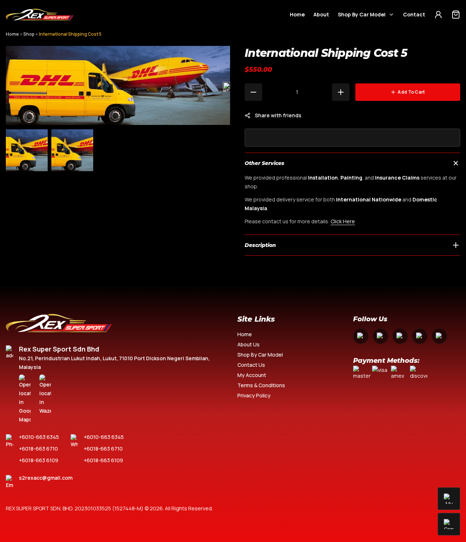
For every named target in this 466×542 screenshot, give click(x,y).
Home (297, 14)
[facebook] (360, 336)
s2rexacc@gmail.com (45, 477)
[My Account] (438, 14)
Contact (414, 14)
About (321, 14)
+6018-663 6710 (38, 448)
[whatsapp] (419, 336)
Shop (29, 34)
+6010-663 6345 (39, 436)
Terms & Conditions (261, 385)
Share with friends (278, 115)
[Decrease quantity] (253, 92)
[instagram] (380, 336)
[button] (226, 85)
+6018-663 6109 (38, 460)
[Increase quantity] (341, 92)
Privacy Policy (253, 395)
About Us (248, 344)
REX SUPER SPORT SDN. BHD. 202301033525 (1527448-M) (74, 508)
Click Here (343, 221)
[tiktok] (439, 336)
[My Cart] (455, 14)
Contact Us (251, 364)
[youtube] (400, 336)
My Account (251, 375)
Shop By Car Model (362, 14)
